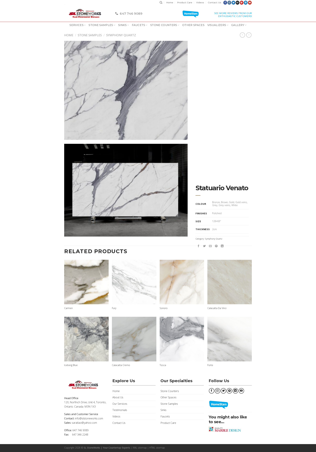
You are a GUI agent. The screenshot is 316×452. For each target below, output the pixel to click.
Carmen (68, 308)
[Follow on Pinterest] (242, 3)
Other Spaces (193, 25)
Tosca (163, 365)
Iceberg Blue (71, 365)
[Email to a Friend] (210, 246)
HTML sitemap (157, 447)
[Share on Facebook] (198, 246)
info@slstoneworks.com (89, 418)
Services (76, 25)
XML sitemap (140, 447)
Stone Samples (101, 25)
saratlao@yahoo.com (84, 422)
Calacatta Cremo (121, 365)
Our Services (119, 404)
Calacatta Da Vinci (216, 308)
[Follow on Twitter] (233, 3)
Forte (210, 365)
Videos (200, 2)
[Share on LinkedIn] (222, 246)
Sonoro (164, 308)
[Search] (161, 2)
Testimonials (119, 410)
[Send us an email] (237, 3)
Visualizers (216, 25)
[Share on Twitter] (204, 246)
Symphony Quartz (121, 35)
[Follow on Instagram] (229, 3)
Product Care (184, 2)
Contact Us (214, 2)
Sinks (122, 25)
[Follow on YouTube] (250, 3)
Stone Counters (163, 25)
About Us (117, 397)
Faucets (138, 25)
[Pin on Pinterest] (216, 246)
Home (169, 2)
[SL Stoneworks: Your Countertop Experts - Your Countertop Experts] (87, 13)
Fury (114, 308)
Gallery (237, 25)
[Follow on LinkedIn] (246, 3)
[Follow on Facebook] (225, 3)
